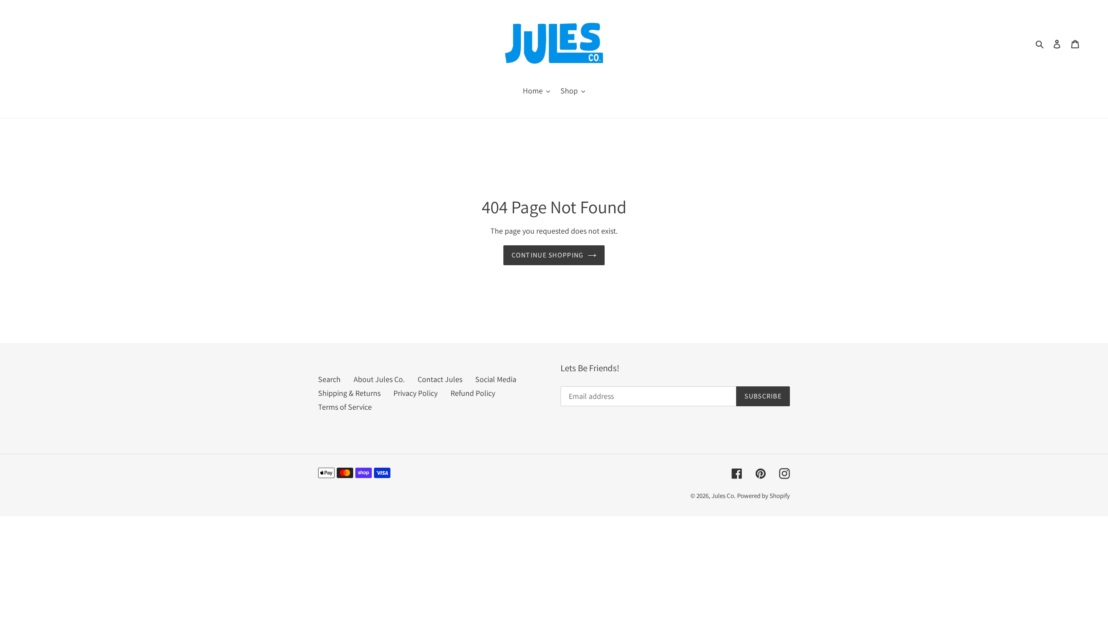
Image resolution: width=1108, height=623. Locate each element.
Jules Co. (724, 495)
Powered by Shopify (763, 495)
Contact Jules (440, 379)
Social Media (495, 379)
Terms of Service (345, 407)
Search (329, 379)
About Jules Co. (379, 379)
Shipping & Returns (349, 393)
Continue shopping (548, 255)
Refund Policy (473, 393)
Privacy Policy (415, 393)
